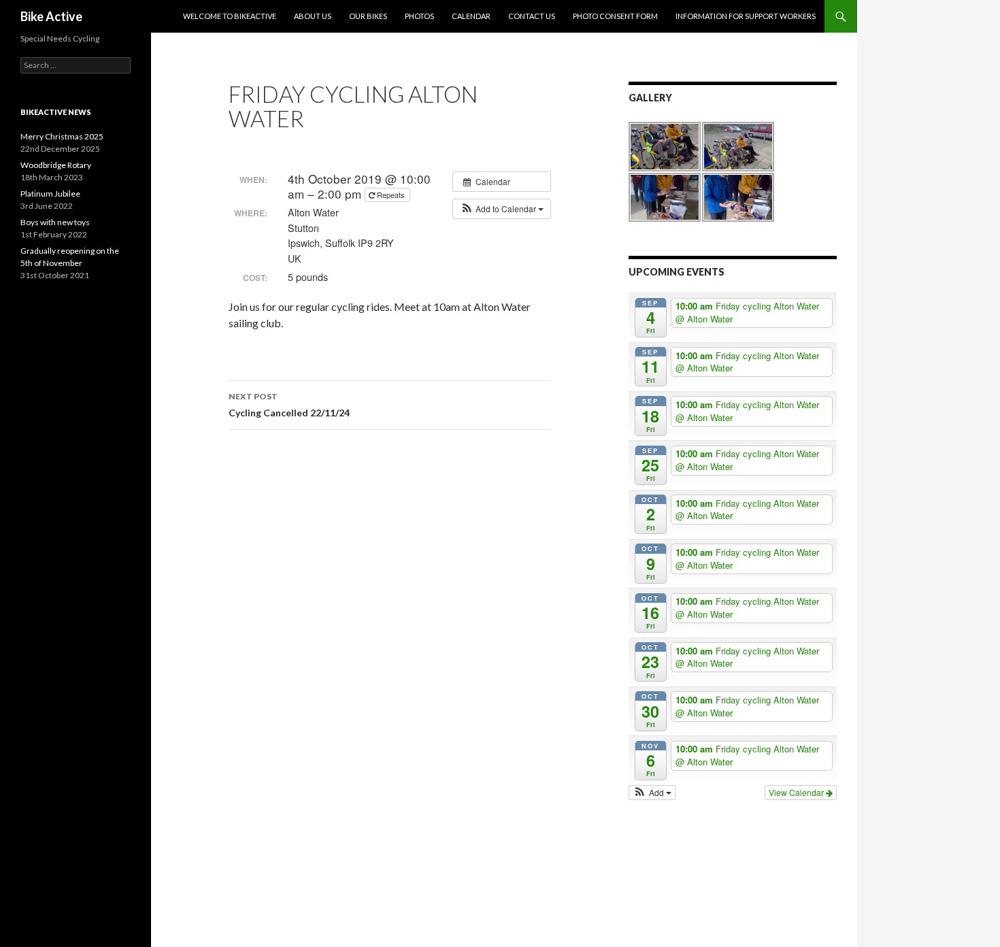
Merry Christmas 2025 (61, 136)
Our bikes (368, 16)
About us (312, 16)
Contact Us (531, 16)
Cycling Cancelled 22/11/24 (289, 404)
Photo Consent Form (615, 16)
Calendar (471, 16)
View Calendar (797, 792)
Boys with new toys (55, 222)
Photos (419, 16)
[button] (501, 208)
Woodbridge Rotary (55, 165)
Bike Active (51, 16)
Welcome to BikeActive (229, 16)
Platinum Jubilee (50, 193)
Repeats (391, 194)
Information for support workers (746, 16)
